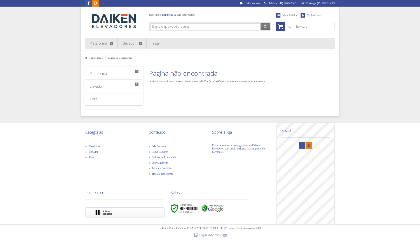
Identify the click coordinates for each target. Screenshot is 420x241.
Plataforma (94, 146)
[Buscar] (265, 26)
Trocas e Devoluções (162, 173)
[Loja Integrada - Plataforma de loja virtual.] (210, 235)
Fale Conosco (252, 3)
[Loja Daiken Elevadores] (114, 21)
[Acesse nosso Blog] (95, 3)
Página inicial (96, 57)
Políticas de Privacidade (164, 157)
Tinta (91, 157)
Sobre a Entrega (160, 162)
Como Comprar (160, 151)
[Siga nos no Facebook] (88, 3)
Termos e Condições (162, 168)
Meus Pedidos (289, 15)
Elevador (93, 151)
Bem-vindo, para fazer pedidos (172, 14)
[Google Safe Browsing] (212, 208)
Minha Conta (313, 15)
